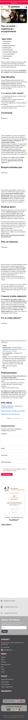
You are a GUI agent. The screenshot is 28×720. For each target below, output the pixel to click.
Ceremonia (6, 43)
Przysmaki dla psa (5, 684)
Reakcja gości (7, 47)
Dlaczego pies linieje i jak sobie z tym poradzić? (13, 410)
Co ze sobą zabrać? (9, 54)
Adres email (4, 455)
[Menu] (3, 7)
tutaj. (8, 162)
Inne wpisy (6, 58)
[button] (9, 492)
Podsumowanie (7, 56)
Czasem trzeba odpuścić (10, 52)
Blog (2, 667)
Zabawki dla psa (5, 681)
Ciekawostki (14, 418)
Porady (19, 418)
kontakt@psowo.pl (8, 650)
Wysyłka (3, 657)
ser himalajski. (13, 351)
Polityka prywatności (6, 664)
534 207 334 (6, 647)
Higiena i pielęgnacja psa (7, 686)
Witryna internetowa (6, 462)
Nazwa (3, 448)
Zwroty (2, 659)
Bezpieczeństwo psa (9, 45)
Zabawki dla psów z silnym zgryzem (10, 414)
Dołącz (4, 631)
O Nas (2, 669)
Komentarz (4, 433)
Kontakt (3, 671)
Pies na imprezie (8, 50)
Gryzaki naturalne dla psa (7, 679)
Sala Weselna (7, 41)
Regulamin (3, 662)
